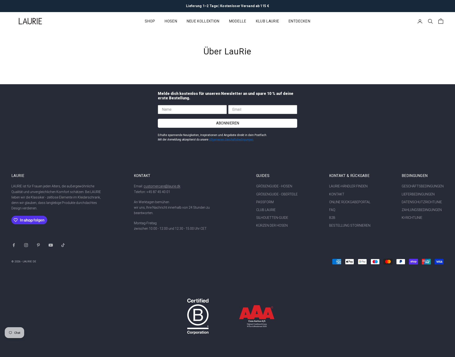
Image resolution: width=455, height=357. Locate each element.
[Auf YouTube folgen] (50, 245)
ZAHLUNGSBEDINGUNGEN (422, 210)
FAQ (332, 210)
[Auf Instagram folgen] (26, 245)
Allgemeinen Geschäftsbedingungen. (231, 139)
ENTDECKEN (299, 21)
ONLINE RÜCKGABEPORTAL (349, 202)
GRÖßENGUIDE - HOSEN (274, 186)
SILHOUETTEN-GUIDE (272, 218)
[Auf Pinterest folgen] (38, 245)
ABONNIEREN (227, 123)
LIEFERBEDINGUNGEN (418, 194)
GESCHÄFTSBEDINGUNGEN (423, 186)
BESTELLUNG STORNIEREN (349, 225)
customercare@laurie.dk (162, 186)
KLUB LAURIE (267, 21)
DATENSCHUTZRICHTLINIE (422, 202)
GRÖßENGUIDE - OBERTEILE (277, 194)
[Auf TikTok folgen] (63, 245)
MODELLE (237, 21)
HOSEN (170, 21)
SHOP (150, 21)
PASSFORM (265, 202)
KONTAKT (336, 194)
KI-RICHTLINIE (412, 218)
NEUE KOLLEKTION (203, 21)
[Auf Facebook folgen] (13, 245)
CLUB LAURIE (266, 210)
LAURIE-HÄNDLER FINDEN (348, 186)
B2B (332, 218)
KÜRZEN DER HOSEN (272, 225)
